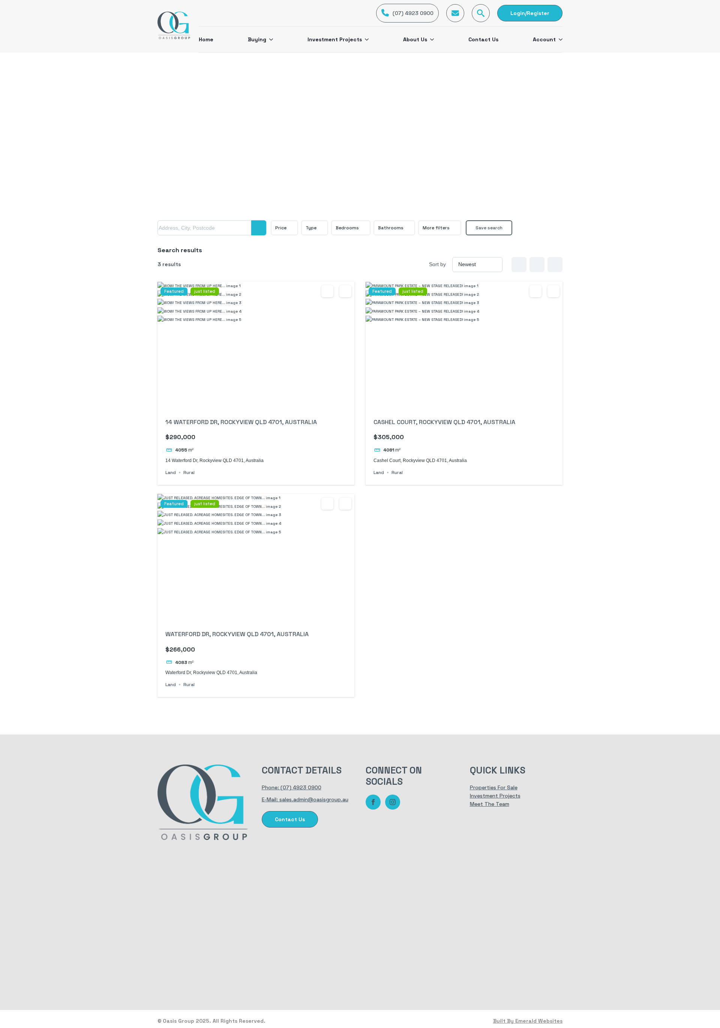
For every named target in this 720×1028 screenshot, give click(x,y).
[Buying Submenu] (269, 39)
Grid (519, 264)
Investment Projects (335, 39)
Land (170, 473)
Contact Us (483, 39)
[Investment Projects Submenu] (365, 39)
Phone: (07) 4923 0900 (291, 787)
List (537, 264)
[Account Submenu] (559, 39)
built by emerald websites (527, 1020)
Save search (489, 228)
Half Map (555, 264)
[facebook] (373, 802)
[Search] (258, 227)
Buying (257, 39)
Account (544, 39)
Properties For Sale (494, 787)
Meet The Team (489, 804)
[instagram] (392, 802)
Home (206, 39)
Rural (189, 473)
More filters (436, 228)
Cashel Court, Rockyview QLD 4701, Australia (444, 422)
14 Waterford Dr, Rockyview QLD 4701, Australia (241, 422)
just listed (204, 291)
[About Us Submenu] (430, 39)
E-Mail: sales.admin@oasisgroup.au (305, 799)
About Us (415, 39)
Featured (174, 291)
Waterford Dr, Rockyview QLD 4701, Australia (237, 634)
